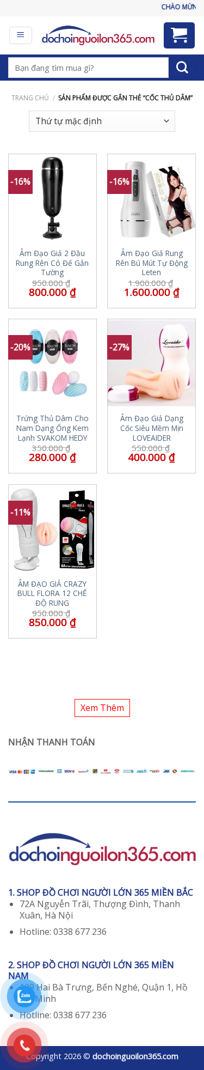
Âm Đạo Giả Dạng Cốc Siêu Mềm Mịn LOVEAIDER (151, 428)
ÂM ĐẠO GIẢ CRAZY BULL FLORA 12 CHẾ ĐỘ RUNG (52, 593)
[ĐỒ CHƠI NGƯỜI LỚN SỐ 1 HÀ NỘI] (97, 35)
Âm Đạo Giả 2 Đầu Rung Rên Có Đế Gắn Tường (52, 262)
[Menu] (21, 35)
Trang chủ (30, 97)
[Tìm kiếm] (182, 67)
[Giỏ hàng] (179, 35)
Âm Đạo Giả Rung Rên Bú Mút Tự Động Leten (152, 262)
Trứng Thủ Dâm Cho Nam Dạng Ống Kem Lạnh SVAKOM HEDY (52, 428)
